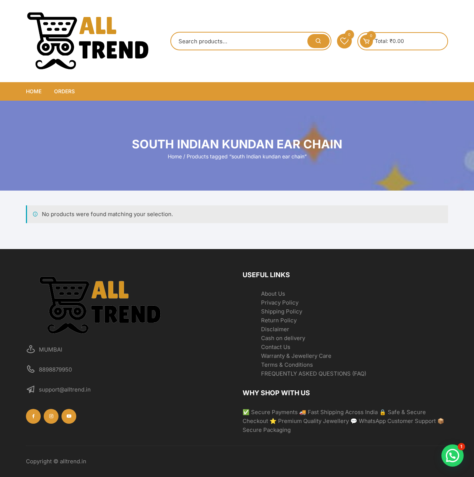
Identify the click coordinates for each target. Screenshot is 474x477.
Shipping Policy (281, 311)
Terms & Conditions (287, 364)
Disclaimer (275, 329)
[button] (452, 455)
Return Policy (279, 320)
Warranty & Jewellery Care (296, 355)
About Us (273, 293)
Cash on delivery (283, 338)
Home (33, 91)
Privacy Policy (279, 302)
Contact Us (275, 346)
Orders (64, 91)
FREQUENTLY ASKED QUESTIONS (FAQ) (313, 373)
